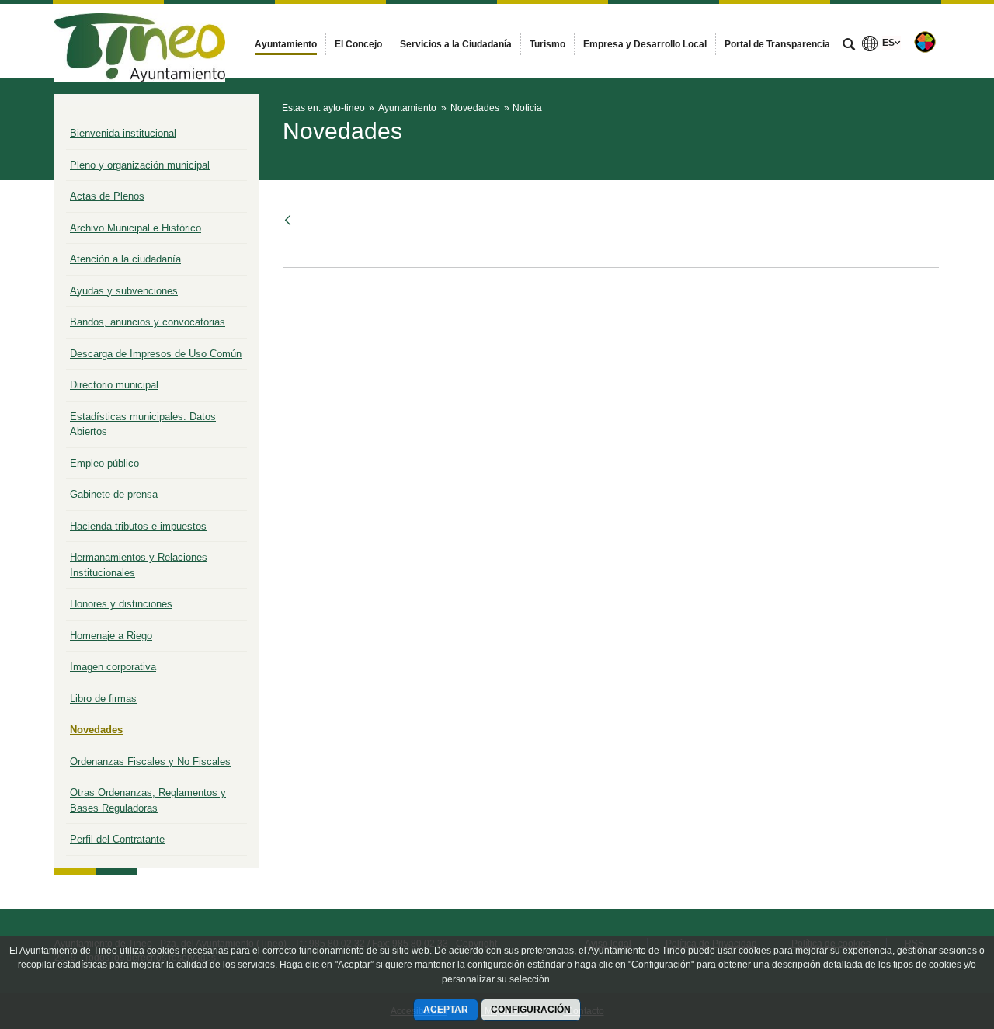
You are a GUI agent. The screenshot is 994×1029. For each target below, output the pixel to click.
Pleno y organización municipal (140, 165)
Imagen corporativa (113, 667)
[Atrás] (289, 220)
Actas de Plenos (107, 196)
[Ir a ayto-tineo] (139, 40)
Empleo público (104, 463)
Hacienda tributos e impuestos (138, 526)
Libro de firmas (103, 698)
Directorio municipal (114, 385)
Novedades (96, 729)
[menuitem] (286, 44)
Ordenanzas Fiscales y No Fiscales (150, 761)
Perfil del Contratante (117, 839)
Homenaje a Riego (111, 635)
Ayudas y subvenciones (124, 291)
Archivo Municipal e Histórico (135, 228)
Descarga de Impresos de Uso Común (156, 354)
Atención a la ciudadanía (125, 259)
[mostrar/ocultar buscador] (849, 46)
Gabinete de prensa (114, 494)
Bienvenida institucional (123, 133)
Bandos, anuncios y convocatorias (147, 322)
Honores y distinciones (121, 604)
